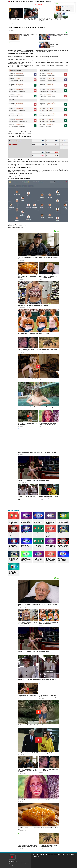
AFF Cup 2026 (42, 1)
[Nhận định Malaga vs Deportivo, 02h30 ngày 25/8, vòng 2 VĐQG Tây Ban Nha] (13, 515)
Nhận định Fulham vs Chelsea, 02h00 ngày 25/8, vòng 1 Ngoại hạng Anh (26, 521)
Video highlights (30, 1)
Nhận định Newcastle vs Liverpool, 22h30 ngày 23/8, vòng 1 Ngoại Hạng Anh (51, 546)
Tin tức (12, 1)
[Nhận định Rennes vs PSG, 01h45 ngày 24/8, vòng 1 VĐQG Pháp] (63, 528)
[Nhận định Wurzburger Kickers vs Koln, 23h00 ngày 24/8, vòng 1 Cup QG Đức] (38, 528)
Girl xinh (20, 1)
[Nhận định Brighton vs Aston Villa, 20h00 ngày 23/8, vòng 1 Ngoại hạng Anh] (38, 554)
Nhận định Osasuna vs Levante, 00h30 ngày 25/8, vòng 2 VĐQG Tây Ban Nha (14, 534)
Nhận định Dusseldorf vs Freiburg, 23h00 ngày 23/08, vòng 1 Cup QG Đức (38, 546)
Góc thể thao (36, 1)
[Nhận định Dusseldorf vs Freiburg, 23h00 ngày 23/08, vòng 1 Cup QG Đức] (38, 541)
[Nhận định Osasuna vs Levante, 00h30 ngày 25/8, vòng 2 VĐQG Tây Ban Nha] (13, 528)
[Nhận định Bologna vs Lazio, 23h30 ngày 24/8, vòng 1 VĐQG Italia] (26, 528)
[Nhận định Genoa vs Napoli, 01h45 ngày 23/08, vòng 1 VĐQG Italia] (13, 566)
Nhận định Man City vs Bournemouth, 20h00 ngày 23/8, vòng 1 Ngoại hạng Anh (25, 560)
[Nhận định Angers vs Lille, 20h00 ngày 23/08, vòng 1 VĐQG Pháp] (13, 554)
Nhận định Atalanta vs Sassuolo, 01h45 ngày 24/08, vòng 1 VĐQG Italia (26, 546)
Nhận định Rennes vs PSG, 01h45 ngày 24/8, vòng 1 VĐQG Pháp (63, 534)
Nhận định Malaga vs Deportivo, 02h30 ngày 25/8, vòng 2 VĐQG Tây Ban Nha (13, 521)
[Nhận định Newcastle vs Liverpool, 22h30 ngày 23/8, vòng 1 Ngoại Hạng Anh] (50, 541)
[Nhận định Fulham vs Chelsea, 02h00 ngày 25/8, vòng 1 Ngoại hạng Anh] (26, 515)
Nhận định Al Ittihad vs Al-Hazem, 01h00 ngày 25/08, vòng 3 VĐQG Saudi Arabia (63, 521)
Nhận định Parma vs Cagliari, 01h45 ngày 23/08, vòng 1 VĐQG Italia (62, 559)
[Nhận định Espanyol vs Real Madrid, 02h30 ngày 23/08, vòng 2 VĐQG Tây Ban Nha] (50, 554)
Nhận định (16, 1)
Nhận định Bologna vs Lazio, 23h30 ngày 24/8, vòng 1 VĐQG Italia (25, 534)
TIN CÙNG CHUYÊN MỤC (14, 510)
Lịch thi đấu (25, 1)
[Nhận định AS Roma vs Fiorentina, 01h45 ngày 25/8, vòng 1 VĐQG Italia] (38, 515)
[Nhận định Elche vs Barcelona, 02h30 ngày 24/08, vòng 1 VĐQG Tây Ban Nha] (50, 528)
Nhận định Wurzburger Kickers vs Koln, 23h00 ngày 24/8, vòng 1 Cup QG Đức (38, 534)
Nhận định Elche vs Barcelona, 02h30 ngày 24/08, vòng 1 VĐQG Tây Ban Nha (50, 534)
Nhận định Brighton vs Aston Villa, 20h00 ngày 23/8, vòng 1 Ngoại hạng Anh (38, 560)
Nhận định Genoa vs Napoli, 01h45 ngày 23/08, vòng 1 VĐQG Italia (13, 572)
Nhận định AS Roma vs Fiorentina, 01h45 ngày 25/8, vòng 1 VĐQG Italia (38, 521)
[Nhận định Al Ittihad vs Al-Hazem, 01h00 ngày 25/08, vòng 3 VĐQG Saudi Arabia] (63, 515)
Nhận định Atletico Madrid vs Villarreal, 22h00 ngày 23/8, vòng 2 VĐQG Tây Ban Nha (63, 547)
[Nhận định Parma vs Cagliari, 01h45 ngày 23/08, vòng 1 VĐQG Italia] (63, 554)
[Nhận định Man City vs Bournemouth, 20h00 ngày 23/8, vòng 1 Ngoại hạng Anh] (26, 554)
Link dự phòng (48, 1)
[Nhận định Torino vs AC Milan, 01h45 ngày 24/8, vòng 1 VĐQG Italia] (13, 541)
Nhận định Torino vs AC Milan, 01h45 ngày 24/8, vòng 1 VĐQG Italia (13, 546)
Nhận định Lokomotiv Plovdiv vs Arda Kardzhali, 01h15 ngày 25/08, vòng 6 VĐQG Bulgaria (50, 521)
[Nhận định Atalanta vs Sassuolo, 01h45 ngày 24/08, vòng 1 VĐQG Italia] (26, 541)
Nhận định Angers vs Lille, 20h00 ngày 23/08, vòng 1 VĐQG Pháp (14, 559)
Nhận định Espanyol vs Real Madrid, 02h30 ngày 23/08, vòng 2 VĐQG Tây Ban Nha (50, 560)
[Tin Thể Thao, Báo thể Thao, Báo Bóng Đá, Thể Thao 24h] (9, 1)
